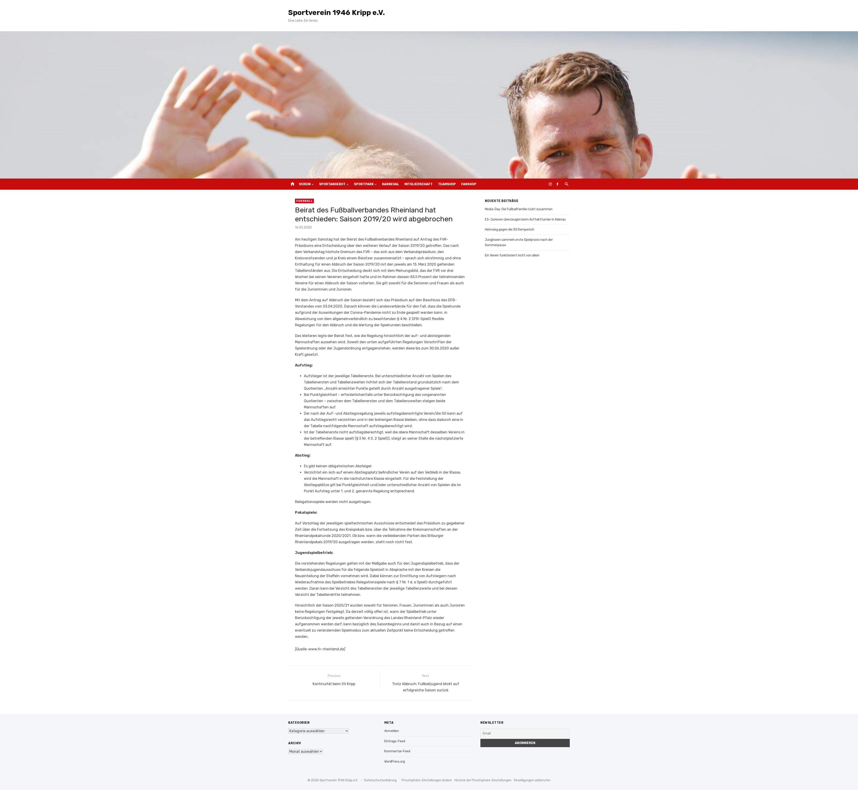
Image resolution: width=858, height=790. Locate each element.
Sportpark (364, 184)
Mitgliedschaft (418, 184)
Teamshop (447, 184)
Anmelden (391, 731)
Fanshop (468, 184)
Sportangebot (332, 184)
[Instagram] (550, 184)
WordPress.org (394, 761)
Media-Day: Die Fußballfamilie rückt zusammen (519, 209)
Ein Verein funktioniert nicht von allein (512, 255)
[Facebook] (557, 184)
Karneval (390, 184)
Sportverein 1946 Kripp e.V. (336, 12)
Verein (305, 184)
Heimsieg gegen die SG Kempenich (509, 229)
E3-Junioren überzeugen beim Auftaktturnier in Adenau (525, 219)
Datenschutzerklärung (380, 780)
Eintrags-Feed (394, 741)
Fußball (304, 200)
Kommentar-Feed (397, 751)
